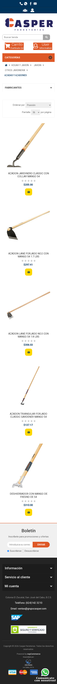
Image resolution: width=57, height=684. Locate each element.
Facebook (25, 618)
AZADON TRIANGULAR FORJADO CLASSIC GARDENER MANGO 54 (28, 415)
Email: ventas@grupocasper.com (28, 608)
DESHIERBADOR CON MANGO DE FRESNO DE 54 (28, 495)
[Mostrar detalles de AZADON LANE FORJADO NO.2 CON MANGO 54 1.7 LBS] (28, 225)
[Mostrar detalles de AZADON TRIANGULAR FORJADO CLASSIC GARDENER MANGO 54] (28, 386)
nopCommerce (33, 654)
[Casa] (6, 65)
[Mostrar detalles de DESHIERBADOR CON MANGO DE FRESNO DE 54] (28, 466)
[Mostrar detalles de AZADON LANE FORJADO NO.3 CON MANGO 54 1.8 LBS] (28, 305)
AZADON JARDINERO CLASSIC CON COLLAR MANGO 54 (28, 175)
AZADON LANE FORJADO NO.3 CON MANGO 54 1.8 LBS (28, 335)
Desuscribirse (32, 550)
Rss (32, 618)
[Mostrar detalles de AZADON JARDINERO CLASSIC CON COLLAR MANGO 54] (28, 145)
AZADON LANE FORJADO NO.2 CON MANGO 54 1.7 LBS (28, 255)
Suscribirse (15, 550)
